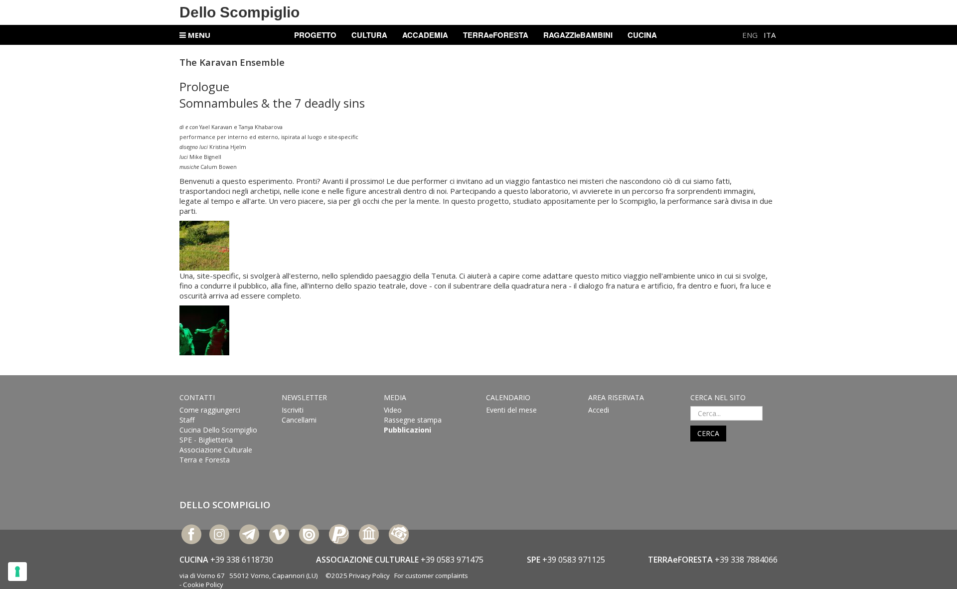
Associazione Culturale (215, 449)
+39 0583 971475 (452, 559)
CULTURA (369, 34)
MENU (198, 35)
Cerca (708, 433)
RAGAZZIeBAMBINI (578, 34)
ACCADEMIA (425, 34)
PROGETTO (315, 34)
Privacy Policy (369, 575)
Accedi (598, 410)
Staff (186, 420)
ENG (751, 35)
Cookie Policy (203, 584)
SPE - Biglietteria (206, 439)
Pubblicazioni (407, 430)
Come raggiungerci (209, 410)
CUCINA (642, 34)
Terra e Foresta (204, 459)
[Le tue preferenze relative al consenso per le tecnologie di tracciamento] (17, 571)
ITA (770, 35)
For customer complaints (431, 575)
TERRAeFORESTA (495, 34)
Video (393, 410)
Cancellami (299, 420)
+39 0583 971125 (573, 559)
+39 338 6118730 (241, 559)
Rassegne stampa (413, 420)
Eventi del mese (511, 410)
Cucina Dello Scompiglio (218, 430)
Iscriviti (293, 410)
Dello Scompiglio (239, 12)
